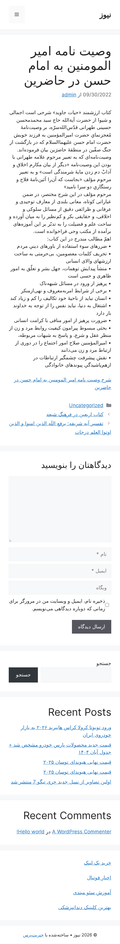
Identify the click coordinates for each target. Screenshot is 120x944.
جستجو (103, 663)
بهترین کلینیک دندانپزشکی (84, 907)
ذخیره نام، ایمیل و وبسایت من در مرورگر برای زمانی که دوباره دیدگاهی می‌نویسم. (57, 604)
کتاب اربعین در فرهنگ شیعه (74, 414)
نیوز (105, 14)
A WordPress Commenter (81, 832)
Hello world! (31, 832)
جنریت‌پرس (33, 935)
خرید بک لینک (97, 863)
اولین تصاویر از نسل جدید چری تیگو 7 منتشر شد (61, 782)
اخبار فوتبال (99, 878)
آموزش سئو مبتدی (92, 892)
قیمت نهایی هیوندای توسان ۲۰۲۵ (77, 762)
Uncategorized (86, 405)
